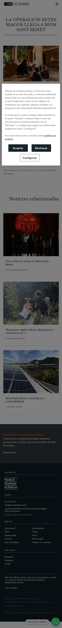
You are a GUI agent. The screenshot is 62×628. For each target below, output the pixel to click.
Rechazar (41, 148)
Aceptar (18, 148)
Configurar (29, 157)
